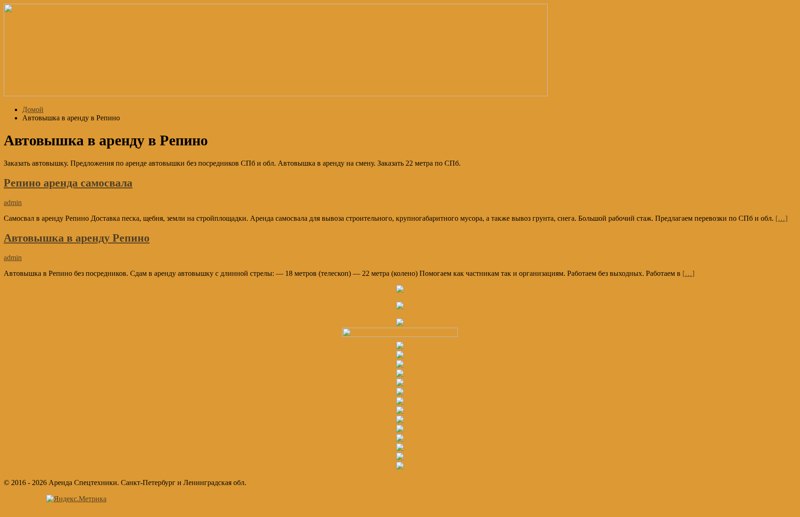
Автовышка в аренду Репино (77, 238)
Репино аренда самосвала (68, 183)
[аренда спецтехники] (276, 94)
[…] (781, 218)
